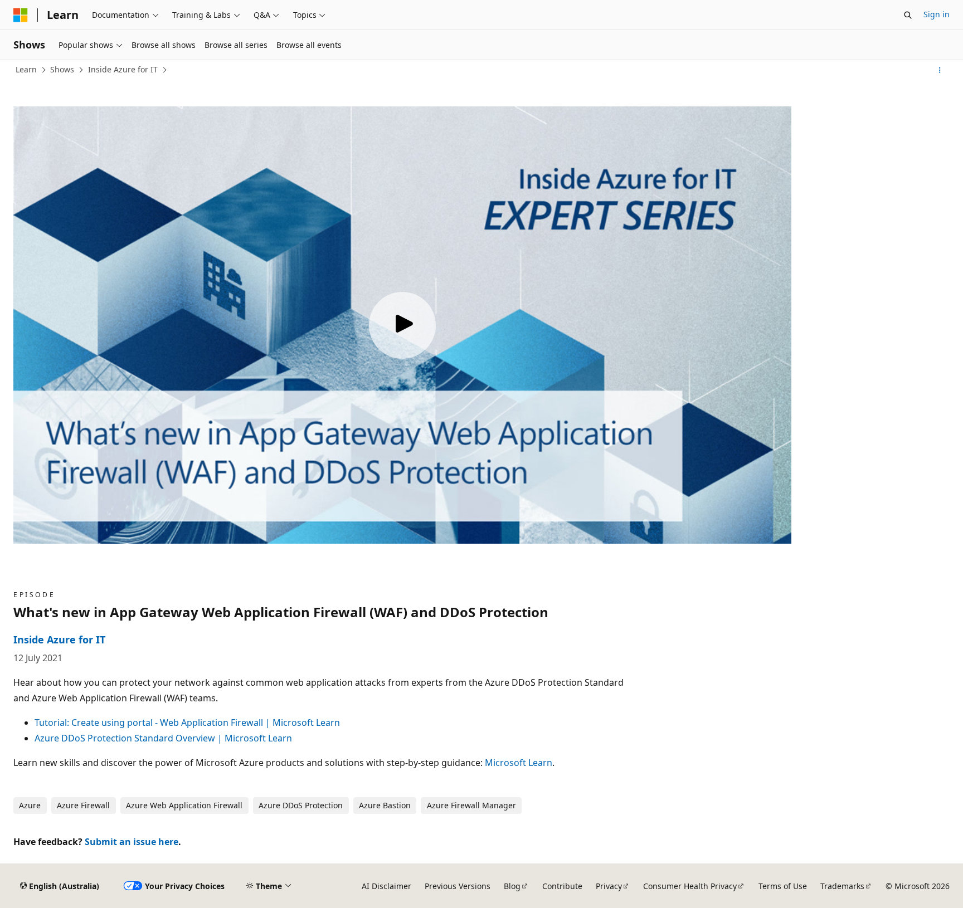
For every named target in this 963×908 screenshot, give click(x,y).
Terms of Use (782, 886)
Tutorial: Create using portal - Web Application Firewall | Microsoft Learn (187, 722)
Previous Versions (457, 886)
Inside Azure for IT (123, 69)
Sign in (936, 14)
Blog (512, 886)
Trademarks (842, 886)
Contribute (562, 886)
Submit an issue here (131, 842)
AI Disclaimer (386, 886)
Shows (62, 69)
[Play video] (402, 325)
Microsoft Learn (518, 762)
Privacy (609, 886)
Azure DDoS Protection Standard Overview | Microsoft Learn (163, 738)
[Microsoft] (20, 15)
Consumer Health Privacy (690, 886)
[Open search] (908, 15)
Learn (26, 69)
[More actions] (940, 70)
